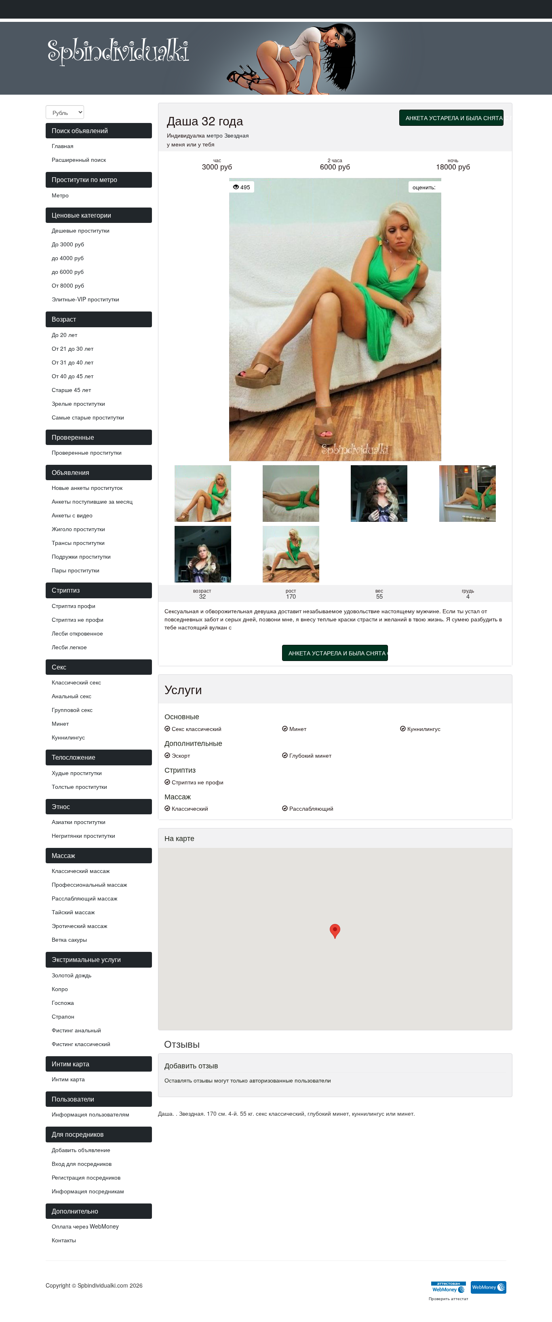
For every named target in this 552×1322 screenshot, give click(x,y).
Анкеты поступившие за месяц (92, 501)
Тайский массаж (73, 912)
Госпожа (63, 1002)
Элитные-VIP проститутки (85, 299)
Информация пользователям (90, 1114)
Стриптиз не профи (77, 619)
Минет (60, 723)
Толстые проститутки (79, 786)
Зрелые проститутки (78, 403)
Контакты (64, 1240)
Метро (60, 195)
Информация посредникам (88, 1191)
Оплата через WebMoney (85, 1226)
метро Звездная (227, 135)
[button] (335, 931)
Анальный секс (71, 696)
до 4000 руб (68, 258)
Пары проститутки (75, 570)
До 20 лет (64, 334)
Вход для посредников (82, 1163)
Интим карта (68, 1079)
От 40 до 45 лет (72, 376)
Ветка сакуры (69, 939)
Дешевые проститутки (81, 230)
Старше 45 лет (71, 390)
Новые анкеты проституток (87, 487)
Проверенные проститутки (87, 452)
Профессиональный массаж (89, 884)
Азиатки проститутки (78, 822)
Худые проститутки (77, 773)
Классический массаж (81, 871)
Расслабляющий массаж (84, 898)
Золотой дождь (71, 975)
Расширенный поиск (79, 159)
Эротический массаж (79, 926)
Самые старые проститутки (88, 417)
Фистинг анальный (76, 1030)
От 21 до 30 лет (72, 348)
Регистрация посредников (86, 1177)
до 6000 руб (68, 271)
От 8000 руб (68, 285)
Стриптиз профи (73, 606)
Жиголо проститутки (78, 529)
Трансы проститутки (78, 542)
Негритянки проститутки (83, 835)
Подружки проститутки (81, 556)
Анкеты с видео (72, 515)
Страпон (63, 1016)
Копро (60, 989)
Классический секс (76, 682)
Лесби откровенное (77, 633)
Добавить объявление (81, 1150)
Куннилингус (68, 737)
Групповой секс (72, 709)
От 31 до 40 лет (72, 362)
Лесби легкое (69, 647)
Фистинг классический (81, 1044)
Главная (63, 146)
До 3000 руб (68, 244)
